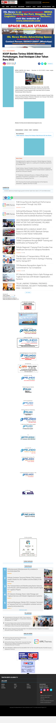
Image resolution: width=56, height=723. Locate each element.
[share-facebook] (39, 63)
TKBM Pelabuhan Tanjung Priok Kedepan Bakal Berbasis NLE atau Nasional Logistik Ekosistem (34, 135)
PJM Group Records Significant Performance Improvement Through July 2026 (33, 203)
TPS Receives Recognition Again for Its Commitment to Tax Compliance (31, 266)
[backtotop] (28, 674)
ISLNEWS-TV (28, 6)
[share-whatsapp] (45, 63)
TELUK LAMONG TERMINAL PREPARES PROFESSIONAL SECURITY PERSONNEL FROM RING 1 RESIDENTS (34, 285)
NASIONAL (3, 687)
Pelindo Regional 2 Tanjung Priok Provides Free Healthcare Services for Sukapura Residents (34, 248)
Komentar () (50, 63)
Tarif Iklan (42, 699)
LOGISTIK (39, 6)
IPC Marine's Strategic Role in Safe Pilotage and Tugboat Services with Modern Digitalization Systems (34, 276)
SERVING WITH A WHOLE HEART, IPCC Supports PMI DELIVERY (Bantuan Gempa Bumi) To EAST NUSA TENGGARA (32, 231)
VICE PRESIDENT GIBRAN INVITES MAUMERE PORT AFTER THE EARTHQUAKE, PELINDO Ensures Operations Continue (34, 222)
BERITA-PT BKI (13, 6)
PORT (53, 6)
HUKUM (2, 686)
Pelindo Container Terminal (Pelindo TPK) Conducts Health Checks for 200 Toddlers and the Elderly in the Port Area (25, 579)
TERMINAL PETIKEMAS (44, 687)
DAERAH (3, 684)
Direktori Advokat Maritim (45, 702)
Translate (13, 296)
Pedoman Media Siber (45, 697)
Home (3, 6)
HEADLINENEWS (21, 6)
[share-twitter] (42, 63)
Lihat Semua (28, 292)
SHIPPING (35, 130)
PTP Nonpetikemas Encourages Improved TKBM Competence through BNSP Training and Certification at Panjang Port (34, 240)
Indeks (7, 6)
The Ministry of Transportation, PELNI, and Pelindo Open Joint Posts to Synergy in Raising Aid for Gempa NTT (34, 258)
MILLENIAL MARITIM (46, 6)
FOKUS (28, 684)
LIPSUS (34, 6)
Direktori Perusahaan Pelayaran (47, 700)
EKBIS (15, 684)
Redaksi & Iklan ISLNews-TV (46, 695)
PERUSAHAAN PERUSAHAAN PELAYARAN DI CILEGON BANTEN (23, 570)
